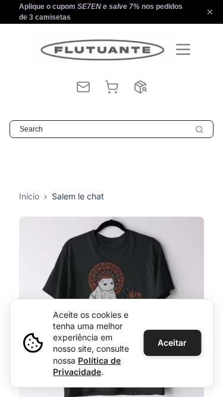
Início (29, 196)
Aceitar (172, 342)
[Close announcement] (210, 12)
